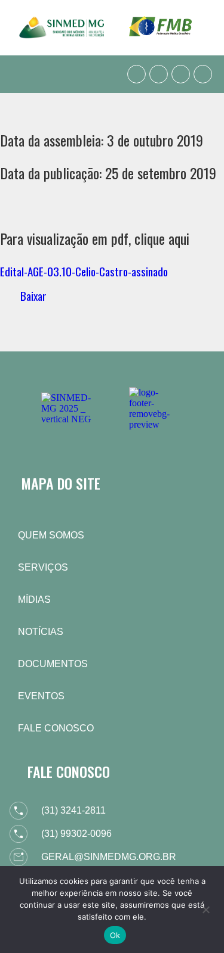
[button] (20, 74)
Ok (115, 935)
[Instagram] (180, 74)
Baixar (33, 295)
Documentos (53, 664)
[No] (205, 908)
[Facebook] (158, 74)
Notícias (40, 632)
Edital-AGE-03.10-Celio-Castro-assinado (84, 271)
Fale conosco (56, 728)
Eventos (41, 696)
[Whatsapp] (136, 74)
